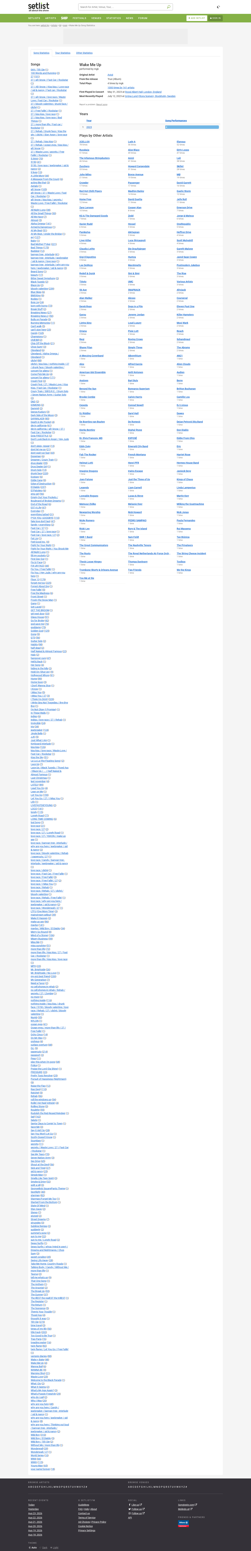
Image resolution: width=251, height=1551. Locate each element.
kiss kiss (35, 747)
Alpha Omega (38, 223)
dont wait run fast (40, 452)
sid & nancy (37, 1171)
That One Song (38, 1280)
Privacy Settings (86, 1530)
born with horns (39, 305)
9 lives (34, 172)
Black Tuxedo (38, 281)
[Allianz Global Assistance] (183, 1523)
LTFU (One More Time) (42, 911)
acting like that (38, 182)
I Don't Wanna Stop (41, 685)
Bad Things (37, 247)
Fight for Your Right (41, 545)
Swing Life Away (39, 1260)
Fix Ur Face (36, 562)
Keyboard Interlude (41, 743)
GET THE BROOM (40, 610)
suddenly (35, 1229)
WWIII (34, 1462)
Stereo (34, 1212)
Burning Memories (40, 322)
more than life (38, 949)
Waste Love (37, 1376)
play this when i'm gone (43, 1062)
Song (41, 52)
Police (34, 1065)
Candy (34, 333)
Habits (34, 644)
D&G (33, 401)
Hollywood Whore (40, 675)
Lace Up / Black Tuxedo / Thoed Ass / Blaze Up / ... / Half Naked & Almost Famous (49, 771)
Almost (34, 220)
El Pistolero (37, 490)
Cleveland (36, 350)
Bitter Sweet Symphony (43, 278)
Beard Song (37, 271)
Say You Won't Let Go (42, 1133)
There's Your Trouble (41, 1311)
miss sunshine (38, 945)
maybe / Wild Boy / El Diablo (45, 928)
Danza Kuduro (38, 411)
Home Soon (37, 682)
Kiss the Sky (37, 757)
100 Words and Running (43, 73)
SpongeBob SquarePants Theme (48, 1188)
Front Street (37, 596)
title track (36, 1332)
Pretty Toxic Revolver (42, 1075)
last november (38, 781)
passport (35, 1055)
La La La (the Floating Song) (46, 760)
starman (35, 1195)
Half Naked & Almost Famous (46, 651)
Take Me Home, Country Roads (47, 1263)
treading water (38, 1342)
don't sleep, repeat (40, 446)
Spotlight (35, 1192)
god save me (37, 624)
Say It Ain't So (38, 1130)
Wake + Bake (37, 1359)
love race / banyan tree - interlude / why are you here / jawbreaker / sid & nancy (49, 846)
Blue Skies (36, 292)
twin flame (36, 1346)
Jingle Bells (37, 733)
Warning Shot (38, 1373)
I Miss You (36, 692)
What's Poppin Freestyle (43, 1393)
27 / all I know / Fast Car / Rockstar (49, 80)
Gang (34, 603)
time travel (36, 1325)
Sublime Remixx (39, 1226)
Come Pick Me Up (40, 374)
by (121, 87)
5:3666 (34, 158)
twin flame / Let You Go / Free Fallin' (49, 1349)
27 (32, 76)
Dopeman (36, 456)
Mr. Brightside (38, 969)
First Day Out (38, 559)
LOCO (34, 808)
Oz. (32, 1048)
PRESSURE (36, 1072)
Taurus (34, 1274)
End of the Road (39, 504)
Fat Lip (34, 538)
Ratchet (35, 1092)
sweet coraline (38, 1257)
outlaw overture (39, 1044)
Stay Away (36, 1209)
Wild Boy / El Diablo (41, 1438)
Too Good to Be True (41, 1335)
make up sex (37, 921)
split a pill (35, 1185)
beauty (34, 275)
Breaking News (39, 312)
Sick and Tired (38, 1168)
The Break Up (38, 1291)
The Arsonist (37, 1287)
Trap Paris (36, 1339)
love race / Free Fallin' (42, 877)
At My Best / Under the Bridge (46, 233)
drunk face (36, 473)
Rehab (34, 1096)
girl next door (38, 613)
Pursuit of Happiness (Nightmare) (48, 1079)
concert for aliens (40, 377)
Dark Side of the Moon (42, 415)
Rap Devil (35, 1089)
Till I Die (35, 1322)
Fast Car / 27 (38, 528)
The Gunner (37, 1294)
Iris (32, 726)
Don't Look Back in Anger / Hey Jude (50, 439)
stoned (34, 1215)
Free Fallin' (36, 589)
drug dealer (37, 463)
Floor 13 (35, 579)
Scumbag (36, 1140)
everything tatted (40, 514)
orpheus (35, 1041)
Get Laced (36, 606)
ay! (32, 237)
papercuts (36, 1051)
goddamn (36, 627)
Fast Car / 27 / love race (43, 531)
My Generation (38, 979)
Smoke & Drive (38, 1181)
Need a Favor (38, 983)
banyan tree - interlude (42, 254)
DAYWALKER (37, 418)
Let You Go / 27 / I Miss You (45, 798)
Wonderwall (37, 1448)
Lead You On (37, 788)
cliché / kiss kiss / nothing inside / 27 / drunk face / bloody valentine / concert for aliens (50, 367)
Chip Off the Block (40, 343)
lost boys (35, 822)
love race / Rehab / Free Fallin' (46, 897)
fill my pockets (38, 555)
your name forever (40, 1469)
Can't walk (36, 326)
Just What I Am (39, 740)
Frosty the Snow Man (42, 600)
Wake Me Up (37, 1363)
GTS (33, 637)
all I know (36, 189)
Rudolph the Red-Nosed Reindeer (48, 1113)
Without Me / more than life (45, 1445)
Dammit (35, 408)
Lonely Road (37, 815)
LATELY (35, 784)
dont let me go (38, 449)
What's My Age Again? (42, 1390)
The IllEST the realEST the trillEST (48, 1298)
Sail (32, 1116)
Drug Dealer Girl (39, 466)
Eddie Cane (37, 480)
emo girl (35, 494)
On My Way (37, 1038)
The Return (36, 1304)
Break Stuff (37, 309)
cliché (34, 360)
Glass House (37, 617)
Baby (33, 240)
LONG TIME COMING (42, 819)
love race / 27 (38, 829)
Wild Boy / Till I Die (40, 1441)
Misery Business (39, 938)
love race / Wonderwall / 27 (45, 908)
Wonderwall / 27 (39, 1452)
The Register (37, 1301)
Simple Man (37, 1174)
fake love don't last (40, 521)
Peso (33, 1058)
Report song (101, 104)
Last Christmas (39, 778)
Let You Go (36, 795)
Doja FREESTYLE (39, 435)
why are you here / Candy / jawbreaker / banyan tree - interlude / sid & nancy (49, 1411)
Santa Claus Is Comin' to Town (46, 1123)
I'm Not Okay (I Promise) (43, 709)
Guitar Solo (37, 641)
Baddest (35, 251)
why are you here (40, 1404)
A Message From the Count (45, 179)
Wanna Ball (37, 1366)
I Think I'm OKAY (39, 699)
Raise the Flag (38, 1085)
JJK (33, 736)
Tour (62, 52)
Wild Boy (35, 1434)
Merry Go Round (39, 931)
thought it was (38, 1318)
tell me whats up (39, 1277)
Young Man (37, 1465)
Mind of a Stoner (39, 935)
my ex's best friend (40, 976)
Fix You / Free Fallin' (41, 569)
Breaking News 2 (39, 316)
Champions (37, 336)
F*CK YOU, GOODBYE (42, 517)
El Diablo (35, 487)
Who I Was (36, 1400)
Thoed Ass (36, 1315)
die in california (39, 425)
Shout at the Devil (40, 1164)
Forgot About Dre (40, 586)
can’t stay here (38, 329)
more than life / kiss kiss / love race (49, 959)
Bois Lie (35, 302)
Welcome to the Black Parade (46, 1380)
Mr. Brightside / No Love (43, 973)
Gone (33, 634)
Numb (34, 1017)
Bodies (34, 299)
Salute (34, 1120)
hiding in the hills (39, 668)
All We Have (37, 216)
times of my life (39, 1328)
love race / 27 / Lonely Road (45, 832)
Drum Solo (36, 470)
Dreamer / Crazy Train (42, 459)
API (130, 1517)
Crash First (36, 381)
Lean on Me (37, 791)
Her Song (35, 665)
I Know (34, 689)
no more (35, 997)
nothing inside (38, 1000)
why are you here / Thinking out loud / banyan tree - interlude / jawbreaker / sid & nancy (50, 1428)
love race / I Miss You (42, 884)
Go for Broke (37, 620)
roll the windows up (41, 1099)
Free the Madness (40, 593)
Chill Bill (35, 340)
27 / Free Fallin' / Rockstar (44, 110)
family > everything (41, 524)
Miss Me (35, 942)
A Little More (37, 175)
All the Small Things (41, 213)
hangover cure (38, 658)
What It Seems (38, 1387)
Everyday (35, 511)
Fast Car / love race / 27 (43, 535)
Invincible (36, 723)
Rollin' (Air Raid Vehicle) (43, 1103)
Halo (33, 654)
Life (33, 801)
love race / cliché (39, 870)
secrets (34, 1144)
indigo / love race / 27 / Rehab (46, 719)
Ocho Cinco (37, 1034)
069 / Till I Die (38, 69)
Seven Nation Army (41, 1157)
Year (89, 120)
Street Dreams (38, 1219)
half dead (36, 648)
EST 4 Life (36, 507)
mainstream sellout (41, 914)
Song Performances (176, 120)
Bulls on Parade (39, 319)
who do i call (37, 1397)
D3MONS (35, 405)
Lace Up (35, 764)
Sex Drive (35, 1161)
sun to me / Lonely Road (43, 1239)
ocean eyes (37, 1024)
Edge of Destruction (41, 483)
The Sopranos (38, 1308)
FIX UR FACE (37, 565)
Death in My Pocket (41, 422)
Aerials (34, 186)
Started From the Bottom (44, 1202)
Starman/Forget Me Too (43, 1198)
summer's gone (39, 1233)
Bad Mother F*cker (41, 244)
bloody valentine (39, 288)
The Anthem (37, 1284)
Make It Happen (39, 918)
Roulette (35, 1109)
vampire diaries (39, 1356)
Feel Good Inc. (38, 541)
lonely (34, 812)
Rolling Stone (38, 1106)
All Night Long (38, 210)
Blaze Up (35, 285)
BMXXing (36, 295)
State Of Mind (38, 1205)
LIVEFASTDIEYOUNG (42, 805)
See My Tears (38, 1154)
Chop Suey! (37, 346)
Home (34, 678)
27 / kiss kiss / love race (43, 114)
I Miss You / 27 (38, 695)
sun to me (36, 1236)
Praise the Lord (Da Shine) (44, 1068)
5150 (33, 162)
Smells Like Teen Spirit (42, 1178)
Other (84, 52)
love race (35, 825)
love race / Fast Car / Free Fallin (47, 873)
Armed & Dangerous (41, 227)
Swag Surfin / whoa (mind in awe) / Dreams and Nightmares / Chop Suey (49, 1250)
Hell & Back (37, 661)
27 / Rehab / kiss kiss (42, 141)
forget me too (38, 582)
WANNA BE (37, 1369)
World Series (37, 1455)
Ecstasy (35, 476)
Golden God (37, 630)
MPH (33, 966)
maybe (34, 925)
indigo (34, 716)
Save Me (35, 1127)
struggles (36, 1222)
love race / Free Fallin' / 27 (44, 880)
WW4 (33, 1458)
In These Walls (38, 713)
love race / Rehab (40, 887)
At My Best (36, 230)
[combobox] (125, 6)
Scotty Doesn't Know (41, 1137)
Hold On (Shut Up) (40, 671)
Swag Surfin (37, 1243)
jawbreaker (37, 730)
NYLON (35, 1020)
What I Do (36, 1383)
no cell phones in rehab (43, 986)
